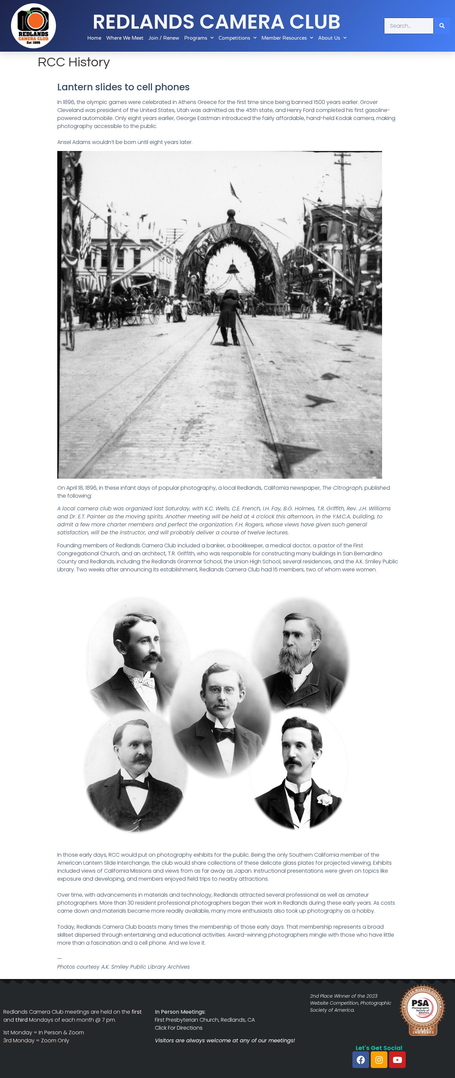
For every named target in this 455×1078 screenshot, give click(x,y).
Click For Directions (179, 1028)
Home (94, 38)
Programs (195, 38)
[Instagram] (379, 1059)
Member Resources (284, 38)
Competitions (234, 38)
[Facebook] (360, 1059)
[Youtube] (397, 1059)
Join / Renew (164, 38)
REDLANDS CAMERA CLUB (217, 22)
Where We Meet (125, 38)
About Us (329, 38)
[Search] (442, 26)
